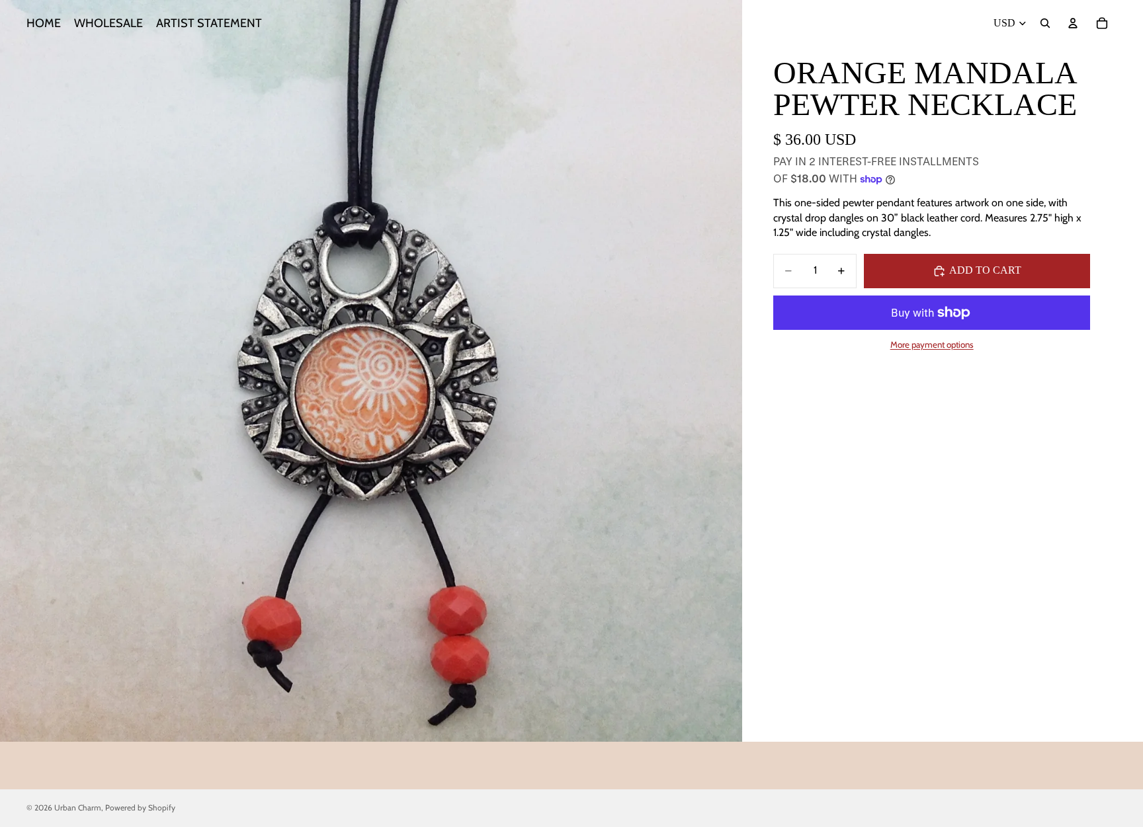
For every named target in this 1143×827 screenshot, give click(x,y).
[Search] (1045, 23)
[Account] (1072, 23)
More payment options (932, 344)
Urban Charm (77, 807)
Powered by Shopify (140, 807)
